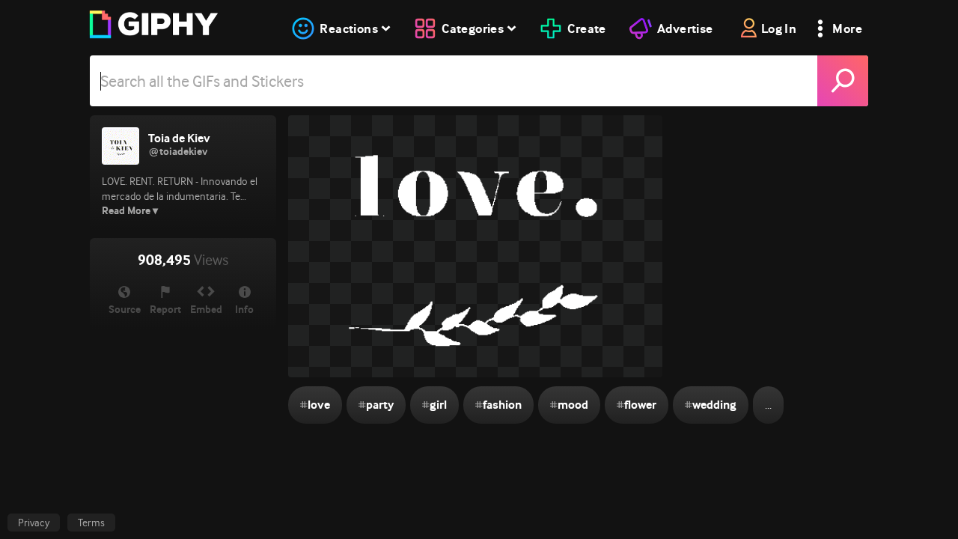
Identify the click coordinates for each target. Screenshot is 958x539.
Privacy (33, 523)
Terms (91, 523)
